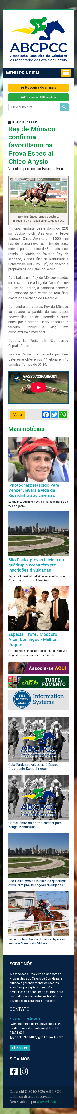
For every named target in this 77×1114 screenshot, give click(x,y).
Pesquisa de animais (40, 88)
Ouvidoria (21, 1048)
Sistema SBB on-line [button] (40, 97)
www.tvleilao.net (49, 1102)
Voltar (17, 415)
